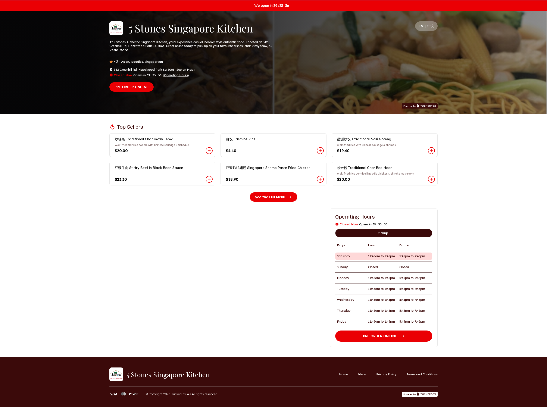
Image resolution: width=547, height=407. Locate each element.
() (185, 70)
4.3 (116, 62)
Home (343, 374)
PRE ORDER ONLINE (132, 87)
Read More (118, 50)
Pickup (383, 233)
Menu (362, 374)
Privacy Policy (386, 374)
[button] (162, 145)
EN (421, 26)
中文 (430, 26)
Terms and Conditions (422, 374)
